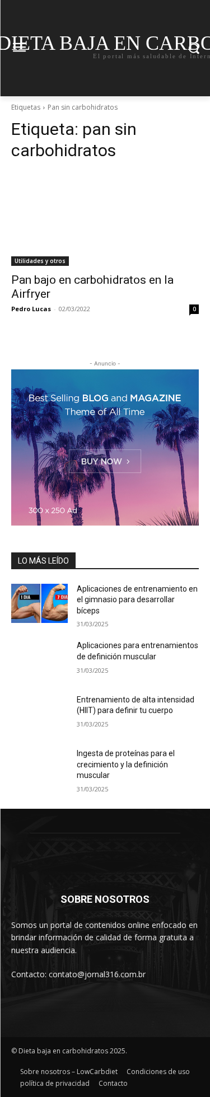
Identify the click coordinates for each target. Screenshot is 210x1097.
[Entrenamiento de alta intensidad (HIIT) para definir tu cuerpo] (39, 714)
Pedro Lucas (31, 308)
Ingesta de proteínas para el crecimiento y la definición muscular (126, 764)
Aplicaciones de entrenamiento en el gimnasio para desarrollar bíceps (137, 599)
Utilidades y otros (40, 261)
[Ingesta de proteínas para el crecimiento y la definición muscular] (39, 767)
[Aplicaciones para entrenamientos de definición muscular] (39, 659)
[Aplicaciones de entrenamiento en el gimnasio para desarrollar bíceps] (39, 603)
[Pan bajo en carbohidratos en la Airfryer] (105, 219)
